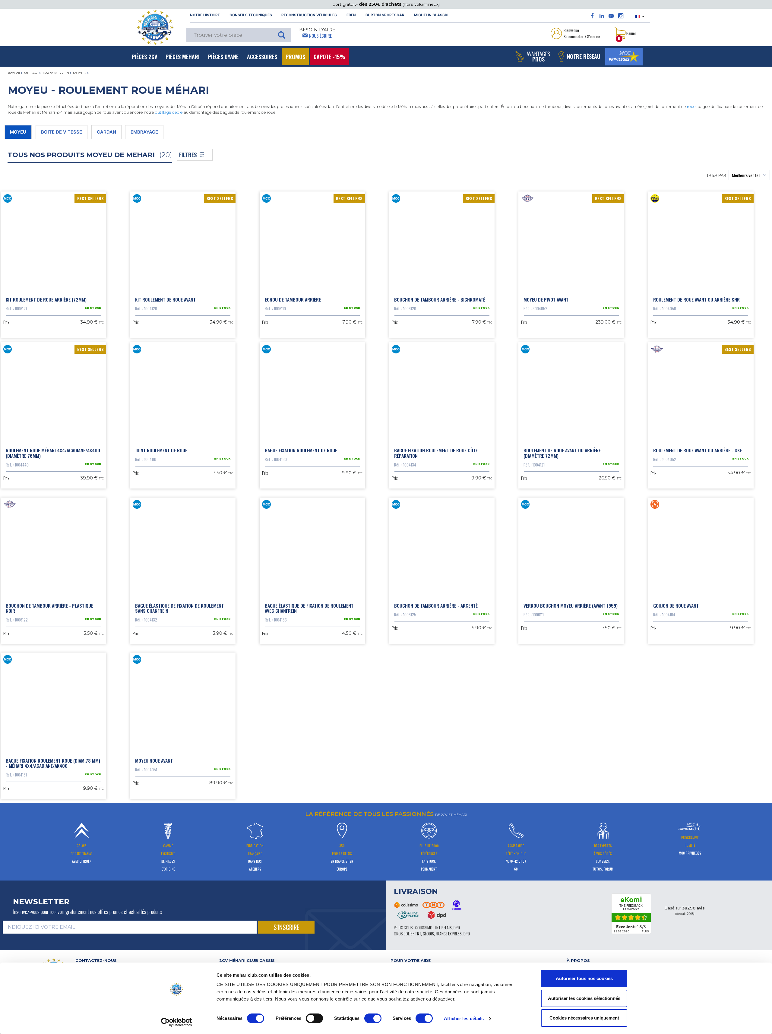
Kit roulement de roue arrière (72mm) (46, 299)
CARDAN (106, 132)
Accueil (14, 73)
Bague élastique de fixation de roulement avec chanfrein (309, 608)
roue (691, 106)
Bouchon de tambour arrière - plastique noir (49, 608)
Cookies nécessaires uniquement (584, 1017)
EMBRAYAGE (144, 132)
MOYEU (79, 73)
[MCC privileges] (624, 56)
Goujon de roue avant (676, 605)
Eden (351, 15)
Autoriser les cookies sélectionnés (584, 998)
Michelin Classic (431, 15)
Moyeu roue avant (154, 760)
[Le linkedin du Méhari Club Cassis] (602, 16)
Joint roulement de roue (161, 450)
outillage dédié (169, 112)
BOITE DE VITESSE (61, 132)
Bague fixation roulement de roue (301, 450)
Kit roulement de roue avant (165, 299)
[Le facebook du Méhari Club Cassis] (592, 16)
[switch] (314, 1018)
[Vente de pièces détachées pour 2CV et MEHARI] (155, 27)
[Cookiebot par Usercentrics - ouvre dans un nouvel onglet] (176, 1022)
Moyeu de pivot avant (546, 299)
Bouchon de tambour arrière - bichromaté (439, 299)
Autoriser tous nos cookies (584, 978)
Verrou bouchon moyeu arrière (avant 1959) (571, 605)
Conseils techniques (250, 15)
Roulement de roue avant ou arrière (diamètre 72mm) (562, 453)
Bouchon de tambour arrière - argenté (436, 605)
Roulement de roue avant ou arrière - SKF (697, 450)
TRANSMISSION (55, 73)
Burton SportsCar (384, 15)
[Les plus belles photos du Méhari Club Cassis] (621, 16)
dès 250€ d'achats (381, 4)
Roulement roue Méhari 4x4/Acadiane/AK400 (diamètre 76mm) (53, 453)
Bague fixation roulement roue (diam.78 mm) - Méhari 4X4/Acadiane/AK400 (53, 763)
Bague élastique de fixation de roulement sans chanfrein (179, 608)
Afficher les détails (464, 1018)
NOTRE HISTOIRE (205, 15)
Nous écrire (320, 35)
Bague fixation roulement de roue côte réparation (436, 453)
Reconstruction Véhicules (309, 15)
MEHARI (31, 73)
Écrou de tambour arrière (293, 299)
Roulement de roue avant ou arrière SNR (696, 299)
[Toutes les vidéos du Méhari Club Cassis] (611, 16)
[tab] (300, 960)
